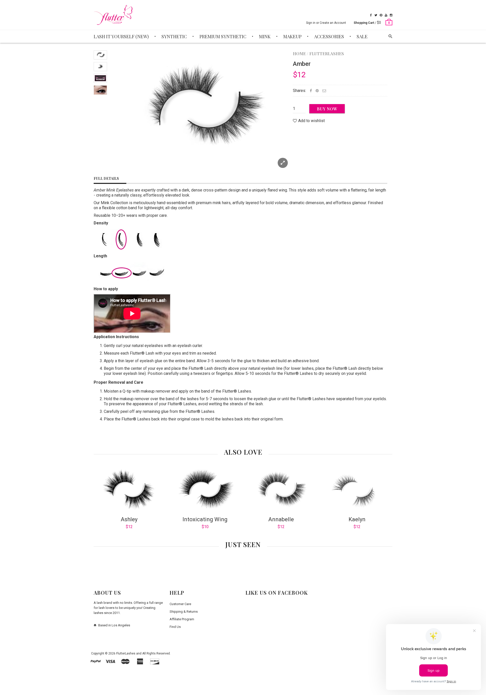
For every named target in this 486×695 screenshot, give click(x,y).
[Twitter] (375, 15)
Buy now (327, 108)
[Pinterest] (381, 15)
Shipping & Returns (184, 611)
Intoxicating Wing (205, 519)
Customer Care (180, 604)
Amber (302, 63)
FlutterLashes (326, 53)
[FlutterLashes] (113, 15)
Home (299, 53)
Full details (106, 178)
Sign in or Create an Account (326, 23)
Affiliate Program (182, 619)
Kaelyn (357, 519)
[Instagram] (391, 15)
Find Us (175, 627)
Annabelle (281, 519)
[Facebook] (371, 15)
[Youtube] (386, 15)
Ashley (129, 519)
